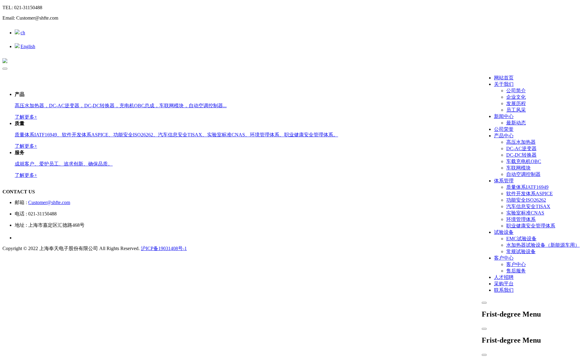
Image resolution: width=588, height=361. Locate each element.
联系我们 (504, 290)
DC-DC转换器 (521, 155)
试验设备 (504, 232)
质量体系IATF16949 (527, 187)
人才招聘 (504, 277)
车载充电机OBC (523, 161)
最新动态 (516, 122)
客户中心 (504, 257)
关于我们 (504, 84)
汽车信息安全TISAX (528, 206)
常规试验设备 (521, 251)
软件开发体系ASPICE (529, 193)
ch (23, 32)
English (28, 46)
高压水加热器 (521, 142)
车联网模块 (518, 167)
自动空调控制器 (523, 174)
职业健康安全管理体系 (530, 225)
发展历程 (516, 103)
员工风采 (516, 109)
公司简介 (516, 90)
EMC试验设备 (521, 238)
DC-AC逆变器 (521, 148)
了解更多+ (26, 117)
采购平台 (504, 283)
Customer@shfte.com (49, 202)
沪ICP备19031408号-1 (164, 248)
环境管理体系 (521, 219)
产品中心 (504, 135)
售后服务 (516, 270)
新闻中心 (504, 116)
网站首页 (504, 77)
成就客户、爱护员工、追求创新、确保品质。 (64, 163)
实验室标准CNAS (525, 212)
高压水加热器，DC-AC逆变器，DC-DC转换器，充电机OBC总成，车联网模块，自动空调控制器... (121, 105)
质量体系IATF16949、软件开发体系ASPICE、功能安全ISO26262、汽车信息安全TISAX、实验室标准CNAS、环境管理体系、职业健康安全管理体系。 (176, 134)
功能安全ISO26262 (526, 200)
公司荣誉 (504, 129)
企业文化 (516, 97)
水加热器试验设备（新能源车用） (543, 245)
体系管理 (504, 180)
